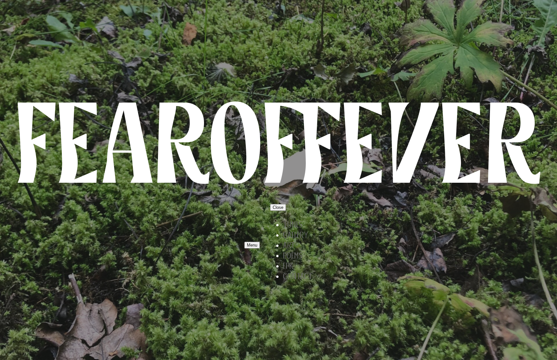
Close (278, 207)
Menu (252, 245)
